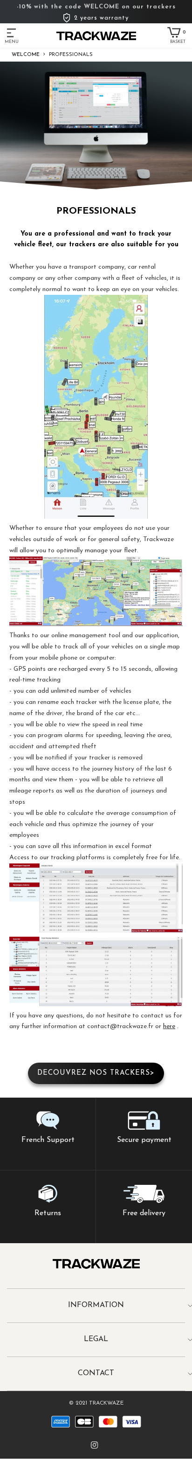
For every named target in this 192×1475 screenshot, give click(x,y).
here (169, 1026)
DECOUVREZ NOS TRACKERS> (96, 1073)
